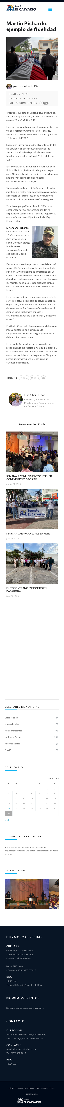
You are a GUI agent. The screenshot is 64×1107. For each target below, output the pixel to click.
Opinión (8, 750)
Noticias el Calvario (26, 98)
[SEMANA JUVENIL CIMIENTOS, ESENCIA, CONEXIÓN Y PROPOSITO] (32, 452)
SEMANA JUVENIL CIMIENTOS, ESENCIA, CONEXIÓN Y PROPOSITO (29, 477)
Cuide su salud (11, 717)
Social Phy (9, 847)
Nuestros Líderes (12, 743)
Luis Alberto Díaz (29, 86)
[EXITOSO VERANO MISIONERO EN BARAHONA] (32, 564)
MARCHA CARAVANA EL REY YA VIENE (28, 533)
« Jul (7, 820)
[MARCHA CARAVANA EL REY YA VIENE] (32, 510)
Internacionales (12, 724)
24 (8, 808)
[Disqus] (32, 652)
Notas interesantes (13, 730)
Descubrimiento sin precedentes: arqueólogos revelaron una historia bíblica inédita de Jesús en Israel (31, 850)
